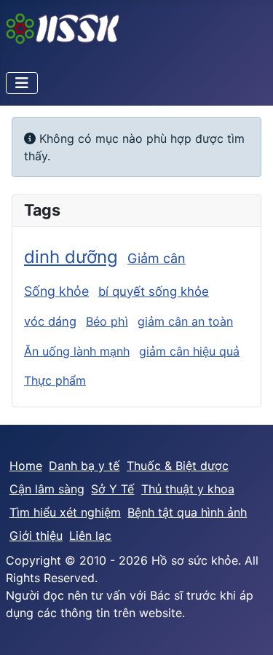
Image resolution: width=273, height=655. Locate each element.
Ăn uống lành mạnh (77, 351)
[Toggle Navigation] (22, 83)
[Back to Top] (247, 628)
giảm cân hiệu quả (189, 351)
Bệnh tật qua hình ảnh (187, 512)
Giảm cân (156, 258)
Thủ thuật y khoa (187, 489)
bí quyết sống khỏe (153, 291)
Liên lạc (90, 535)
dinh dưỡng (71, 256)
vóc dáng (50, 321)
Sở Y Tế (112, 489)
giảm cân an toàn (185, 321)
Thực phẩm (55, 380)
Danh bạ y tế (84, 465)
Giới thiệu (36, 535)
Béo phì (107, 321)
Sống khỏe (56, 291)
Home (25, 465)
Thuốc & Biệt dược (178, 465)
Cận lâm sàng (46, 489)
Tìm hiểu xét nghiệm (65, 512)
